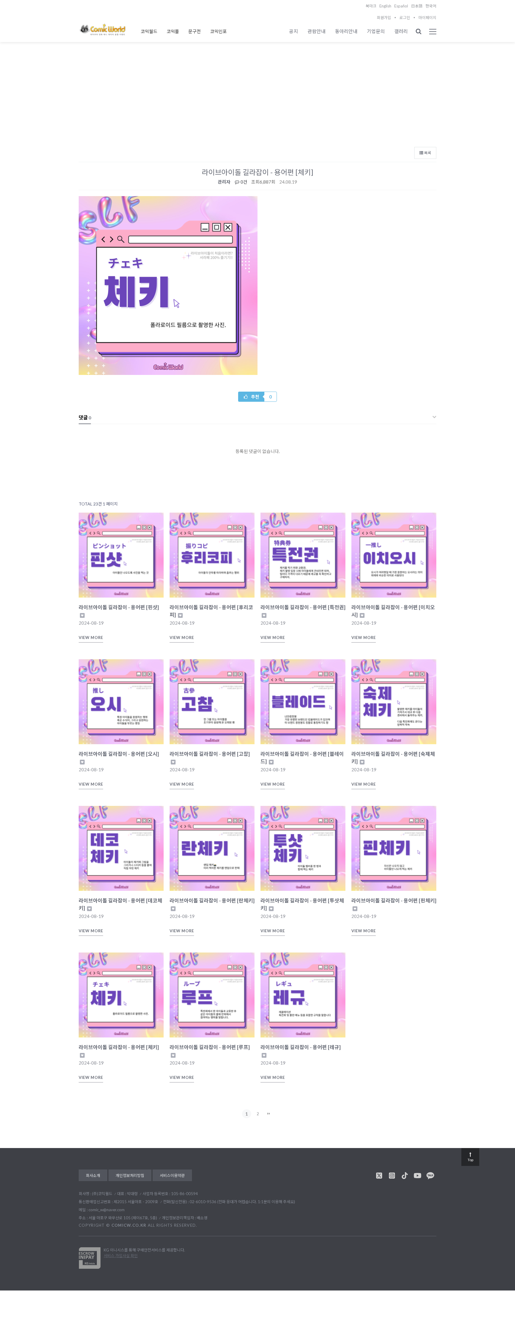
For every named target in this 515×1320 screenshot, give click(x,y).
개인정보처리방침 (130, 1175)
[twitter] (379, 1175)
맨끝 (268, 1113)
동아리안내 (346, 31)
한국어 (431, 6)
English (385, 6)
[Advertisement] (257, 98)
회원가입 (384, 17)
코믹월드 (149, 31)
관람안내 (316, 31)
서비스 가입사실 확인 (121, 1255)
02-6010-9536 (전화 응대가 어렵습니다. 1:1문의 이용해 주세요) (242, 1201)
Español (401, 6)
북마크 (371, 6)
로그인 (404, 17)
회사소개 (93, 1175)
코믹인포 (218, 31)
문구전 (194, 31)
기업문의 (376, 31)
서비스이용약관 (172, 1175)
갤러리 (401, 31)
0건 (243, 181)
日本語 (417, 6)
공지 (293, 31)
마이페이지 (427, 17)
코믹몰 (173, 31)
